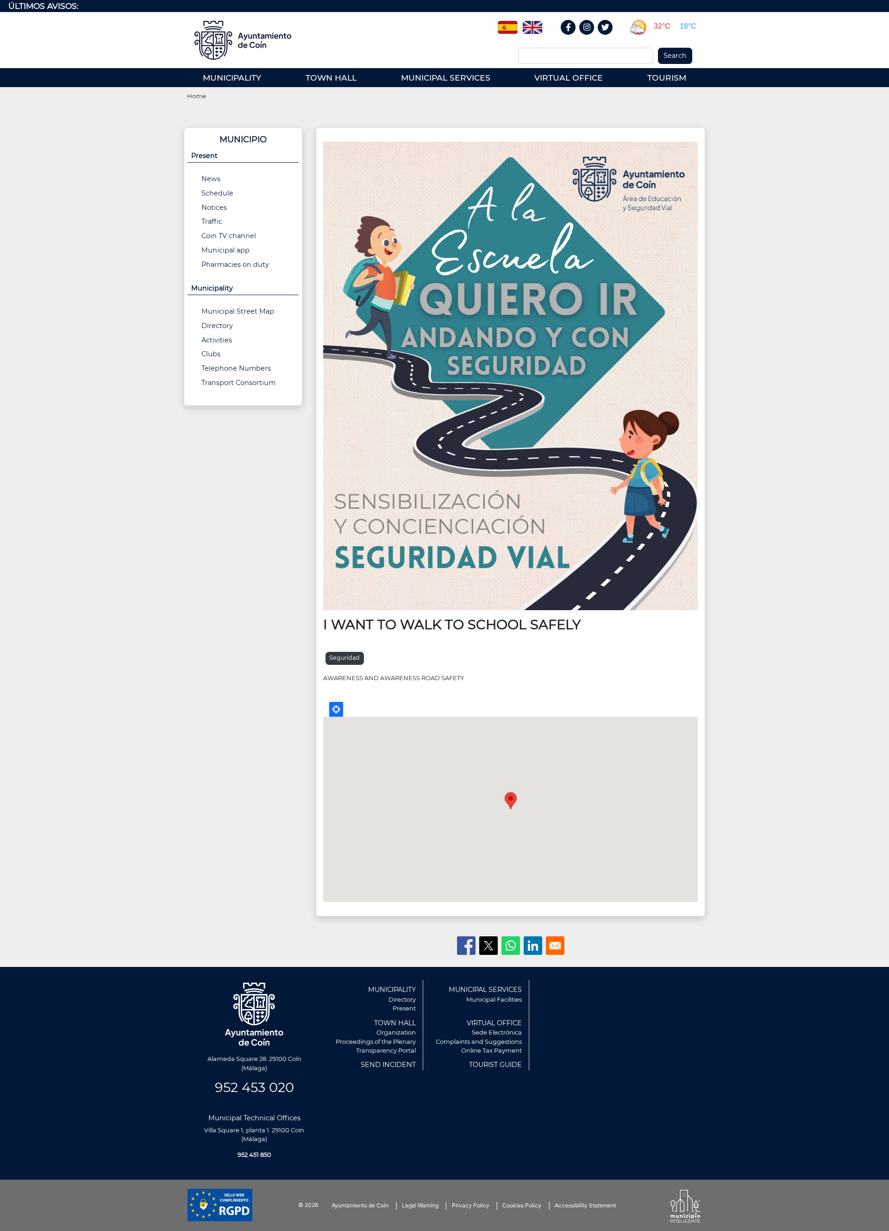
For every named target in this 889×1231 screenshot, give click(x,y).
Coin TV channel (228, 236)
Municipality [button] (212, 288)
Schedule (217, 193)
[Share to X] (488, 945)
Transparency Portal (386, 1050)
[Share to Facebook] (466, 945)
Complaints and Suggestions (479, 1041)
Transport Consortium (238, 383)
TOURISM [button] (666, 77)
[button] (510, 375)
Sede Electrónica (497, 1032)
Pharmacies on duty (235, 264)
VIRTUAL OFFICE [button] (568, 77)
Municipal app (225, 250)
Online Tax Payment (491, 1050)
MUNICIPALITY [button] (232, 77)
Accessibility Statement (585, 1205)
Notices (214, 207)
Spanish (507, 24)
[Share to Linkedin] (533, 945)
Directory (217, 326)
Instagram (591, 37)
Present (404, 1008)
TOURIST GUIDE (495, 1065)
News (210, 179)
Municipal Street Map (237, 311)
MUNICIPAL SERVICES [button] (445, 77)
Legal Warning (420, 1205)
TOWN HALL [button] (331, 77)
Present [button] (204, 156)
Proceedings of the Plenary (376, 1041)
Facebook (573, 37)
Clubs (210, 354)
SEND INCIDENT (388, 1065)
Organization (396, 1032)
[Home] (246, 40)
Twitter (606, 37)
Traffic (211, 221)
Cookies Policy (521, 1205)
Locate (336, 709)
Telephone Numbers (236, 368)
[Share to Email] (555, 945)
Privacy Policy (470, 1205)
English (532, 24)
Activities (216, 340)
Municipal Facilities (494, 999)
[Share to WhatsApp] (510, 945)
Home (196, 96)
